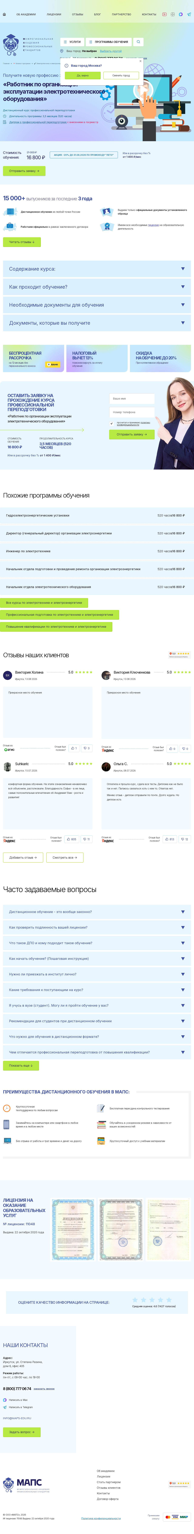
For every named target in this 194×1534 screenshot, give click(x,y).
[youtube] (164, 14)
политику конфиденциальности (133, 423)
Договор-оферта (108, 1499)
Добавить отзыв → (23, 857)
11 (88, 839)
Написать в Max (18, 1399)
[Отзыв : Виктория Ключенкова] (108, 750)
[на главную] (4, 14)
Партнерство (121, 14)
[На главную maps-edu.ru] (28, 45)
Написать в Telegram (21, 1407)
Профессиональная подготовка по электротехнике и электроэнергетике (59, 614)
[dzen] (173, 14)
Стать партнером (109, 1482)
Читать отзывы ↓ (22, 242)
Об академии (26, 14)
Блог (97, 14)
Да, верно (83, 75)
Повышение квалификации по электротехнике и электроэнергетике (56, 626)
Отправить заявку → (24, 171)
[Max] (181, 14)
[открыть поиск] (138, 42)
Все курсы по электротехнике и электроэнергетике (44, 603)
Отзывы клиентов (108, 1487)
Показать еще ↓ (21, 1065)
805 (73, 839)
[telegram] (189, 14)
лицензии (153, 225)
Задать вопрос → (22, 1432)
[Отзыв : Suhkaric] (9, 840)
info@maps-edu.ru (17, 1418)
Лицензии (54, 14)
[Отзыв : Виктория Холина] (9, 748)
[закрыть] (140, 61)
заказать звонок (44, 1388)
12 (186, 839)
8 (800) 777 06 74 (17, 1389)
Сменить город (121, 75)
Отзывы (77, 14)
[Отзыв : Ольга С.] (108, 840)
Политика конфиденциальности (101, 1518)
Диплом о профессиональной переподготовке (38, 122)
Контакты (149, 14)
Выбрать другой (111, 51)
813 (172, 839)
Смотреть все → (65, 857)
